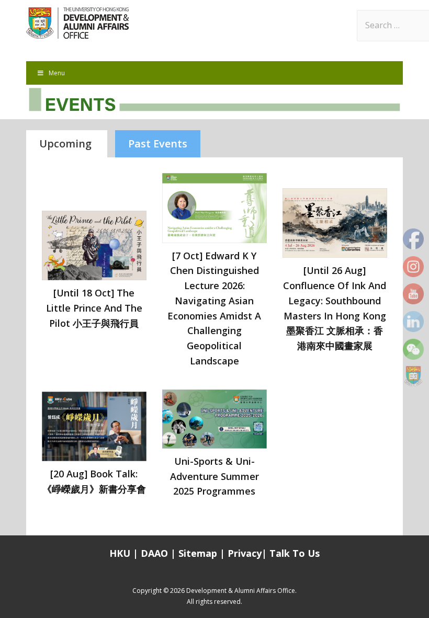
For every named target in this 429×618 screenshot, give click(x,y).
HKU (119, 553)
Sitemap (199, 553)
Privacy (245, 553)
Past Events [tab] (157, 143)
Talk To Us (294, 553)
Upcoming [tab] (66, 143)
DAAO (154, 553)
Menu (57, 72)
